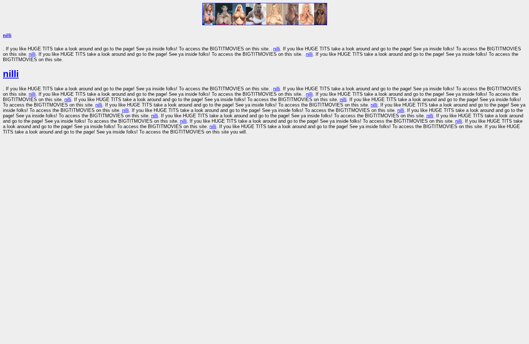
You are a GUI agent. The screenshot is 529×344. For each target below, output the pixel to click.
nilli (7, 35)
